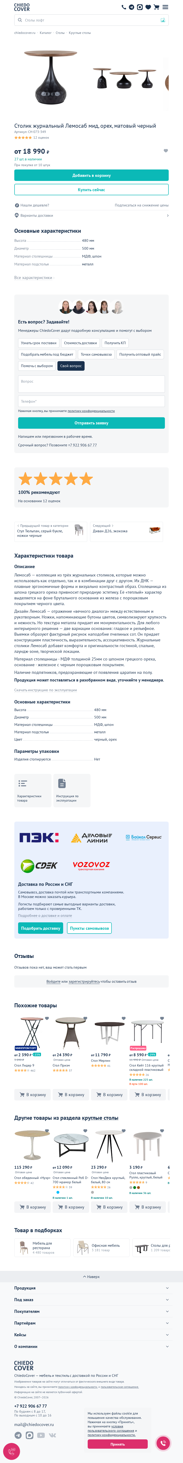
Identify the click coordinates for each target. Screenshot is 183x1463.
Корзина (156, 7)
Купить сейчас (91, 189)
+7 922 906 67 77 (124, 7)
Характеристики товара (29, 798)
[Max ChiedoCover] (29, 1435)
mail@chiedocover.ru (34, 1424)
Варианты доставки (36, 215)
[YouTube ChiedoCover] (41, 1435)
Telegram (131, 7)
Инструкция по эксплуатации (67, 798)
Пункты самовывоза (89, 928)
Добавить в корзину (91, 175)
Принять (118, 1444)
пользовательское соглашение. (120, 1387)
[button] (165, 7)
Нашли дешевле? (34, 205)
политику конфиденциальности (91, 411)
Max (140, 7)
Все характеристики (33, 277)
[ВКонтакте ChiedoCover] (52, 1435)
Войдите (53, 981)
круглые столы (100, 1117)
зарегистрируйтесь (84, 981)
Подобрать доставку (40, 928)
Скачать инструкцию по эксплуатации (45, 690)
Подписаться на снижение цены (142, 205)
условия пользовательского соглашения (111, 1428)
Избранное (148, 7)
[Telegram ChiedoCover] (18, 1435)
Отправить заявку (91, 423)
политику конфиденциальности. (112, 1435)
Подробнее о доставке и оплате (45, 915)
